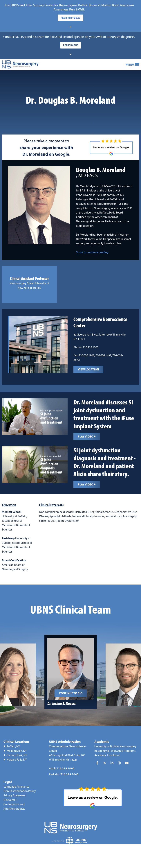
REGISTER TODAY (70, 17)
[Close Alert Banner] (70, 27)
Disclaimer (9, 800)
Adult (61, 768)
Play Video (85, 436)
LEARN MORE (70, 45)
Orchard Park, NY (16, 755)
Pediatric (63, 774)
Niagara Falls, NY (16, 759)
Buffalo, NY (13, 746)
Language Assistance (16, 786)
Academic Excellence (107, 755)
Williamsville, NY (16, 750)
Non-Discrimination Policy (19, 791)
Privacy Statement (14, 795)
